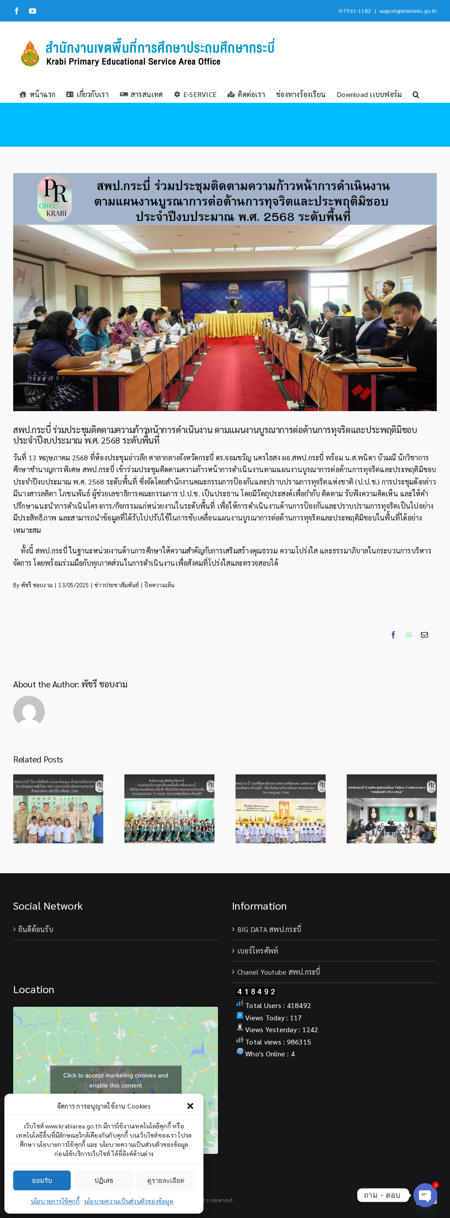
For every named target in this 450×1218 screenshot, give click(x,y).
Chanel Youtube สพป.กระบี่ (278, 971)
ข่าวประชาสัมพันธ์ (116, 585)
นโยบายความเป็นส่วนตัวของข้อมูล (128, 1201)
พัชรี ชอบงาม (37, 585)
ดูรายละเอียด (166, 1180)
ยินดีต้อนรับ (35, 929)
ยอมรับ (42, 1180)
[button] (190, 1106)
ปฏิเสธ (103, 1180)
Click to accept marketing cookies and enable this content (115, 1080)
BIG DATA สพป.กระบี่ (269, 929)
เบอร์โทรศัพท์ (257, 950)
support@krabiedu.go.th (408, 10)
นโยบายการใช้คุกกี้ (55, 1201)
